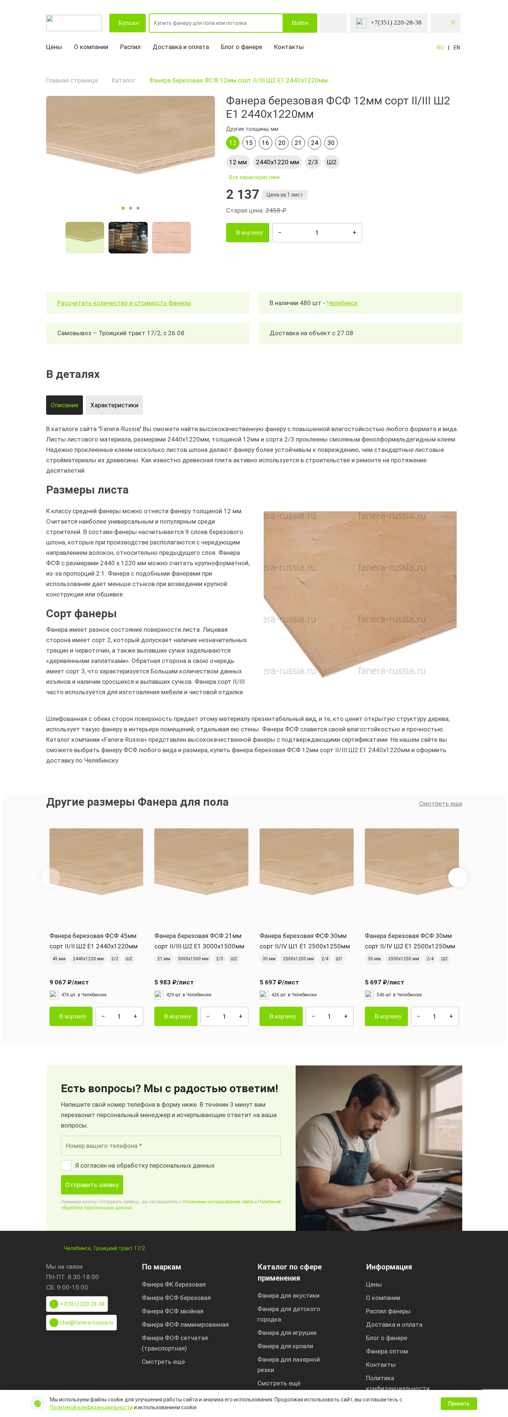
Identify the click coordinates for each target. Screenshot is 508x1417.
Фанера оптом (387, 1351)
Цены (54, 47)
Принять (459, 1404)
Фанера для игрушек (287, 1332)
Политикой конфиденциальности (91, 1407)
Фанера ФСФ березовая (176, 1297)
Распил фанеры (388, 1311)
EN (457, 48)
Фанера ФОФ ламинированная (185, 1324)
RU (440, 48)
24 (314, 142)
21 (298, 142)
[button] (457, 877)
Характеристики (114, 405)
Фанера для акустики (288, 1295)
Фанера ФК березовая (174, 1284)
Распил (130, 47)
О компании (91, 47)
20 (282, 142)
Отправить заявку (92, 1184)
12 (233, 142)
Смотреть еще (440, 803)
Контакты (289, 47)
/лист (69, 982)
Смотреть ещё (163, 1361)
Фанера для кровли (285, 1346)
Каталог (129, 22)
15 (249, 142)
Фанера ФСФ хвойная (172, 1311)
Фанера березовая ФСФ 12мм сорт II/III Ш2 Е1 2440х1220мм (238, 80)
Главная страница (72, 80)
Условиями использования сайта (217, 1201)
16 (265, 142)
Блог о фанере (241, 47)
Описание (64, 405)
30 (331, 142)
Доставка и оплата (180, 47)
